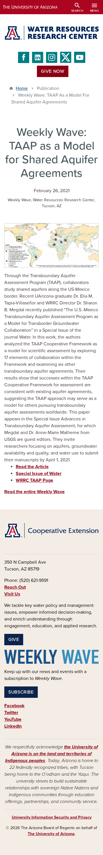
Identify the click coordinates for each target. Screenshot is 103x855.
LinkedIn (13, 726)
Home (22, 88)
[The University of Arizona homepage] (34, 7)
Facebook (14, 706)
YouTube (12, 719)
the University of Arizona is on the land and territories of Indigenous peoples (51, 753)
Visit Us (12, 594)
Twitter (11, 712)
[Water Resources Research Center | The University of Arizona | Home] (51, 33)
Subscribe (21, 692)
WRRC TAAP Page (34, 480)
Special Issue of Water (39, 473)
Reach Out (15, 587)
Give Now (52, 71)
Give (13, 639)
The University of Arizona (51, 833)
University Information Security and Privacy (52, 817)
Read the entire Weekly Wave (34, 492)
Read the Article (32, 467)
